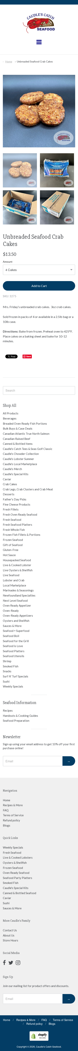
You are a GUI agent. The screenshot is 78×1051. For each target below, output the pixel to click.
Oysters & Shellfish (15, 862)
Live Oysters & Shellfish (18, 570)
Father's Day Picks (14, 499)
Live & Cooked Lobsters (18, 857)
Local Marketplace (14, 585)
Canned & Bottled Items (18, 443)
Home (8, 61)
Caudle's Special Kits (15, 474)
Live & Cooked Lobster (17, 565)
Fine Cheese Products (16, 504)
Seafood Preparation (16, 720)
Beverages (9, 418)
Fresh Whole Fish (14, 529)
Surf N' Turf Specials (15, 676)
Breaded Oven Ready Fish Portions (25, 423)
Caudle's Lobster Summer (18, 459)
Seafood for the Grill (16, 641)
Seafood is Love (13, 646)
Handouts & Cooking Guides (20, 715)
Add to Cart (39, 286)
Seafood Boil (11, 636)
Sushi (6, 681)
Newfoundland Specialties (19, 595)
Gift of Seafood (13, 545)
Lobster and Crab (13, 580)
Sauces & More (12, 625)
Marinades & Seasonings (18, 590)
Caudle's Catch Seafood (48, 1046)
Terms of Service (13, 815)
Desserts (8, 494)
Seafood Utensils (13, 656)
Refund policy (11, 820)
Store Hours (10, 940)
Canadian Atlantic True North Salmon (26, 433)
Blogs (6, 825)
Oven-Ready (11, 610)
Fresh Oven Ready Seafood (20, 514)
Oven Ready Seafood (16, 872)
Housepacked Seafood (17, 560)
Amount (7, 261)
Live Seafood (11, 575)
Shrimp (7, 661)
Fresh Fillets (11, 509)
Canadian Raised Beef (16, 438)
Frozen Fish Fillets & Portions (21, 534)
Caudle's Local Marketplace (20, 464)
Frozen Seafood (13, 539)
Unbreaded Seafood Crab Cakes (35, 61)
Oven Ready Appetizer (17, 605)
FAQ (6, 810)
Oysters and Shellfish (16, 620)
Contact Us (10, 930)
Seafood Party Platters (17, 878)
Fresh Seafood (12, 519)
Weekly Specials (13, 686)
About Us (8, 935)
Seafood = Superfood (16, 630)
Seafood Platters (13, 651)
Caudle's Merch (12, 469)
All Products (10, 413)
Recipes (8, 710)
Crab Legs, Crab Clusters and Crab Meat (28, 489)
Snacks (7, 671)
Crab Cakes (10, 484)
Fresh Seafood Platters (17, 524)
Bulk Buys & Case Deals (17, 428)
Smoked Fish (10, 666)
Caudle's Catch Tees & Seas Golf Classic (27, 448)
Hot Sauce (9, 555)
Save (28, 356)
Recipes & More (13, 805)
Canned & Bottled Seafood (19, 893)
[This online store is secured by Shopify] (39, 1039)
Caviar (7, 479)
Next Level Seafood (15, 600)
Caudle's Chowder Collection (21, 453)
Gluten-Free (10, 550)
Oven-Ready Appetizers (18, 615)
